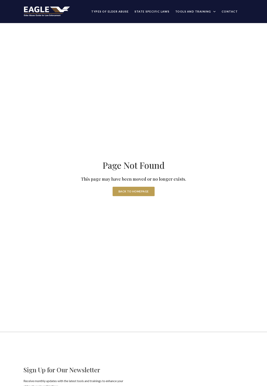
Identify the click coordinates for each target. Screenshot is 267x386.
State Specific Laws (151, 11)
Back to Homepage (133, 191)
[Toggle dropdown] (214, 11)
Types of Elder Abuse (110, 11)
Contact (230, 11)
